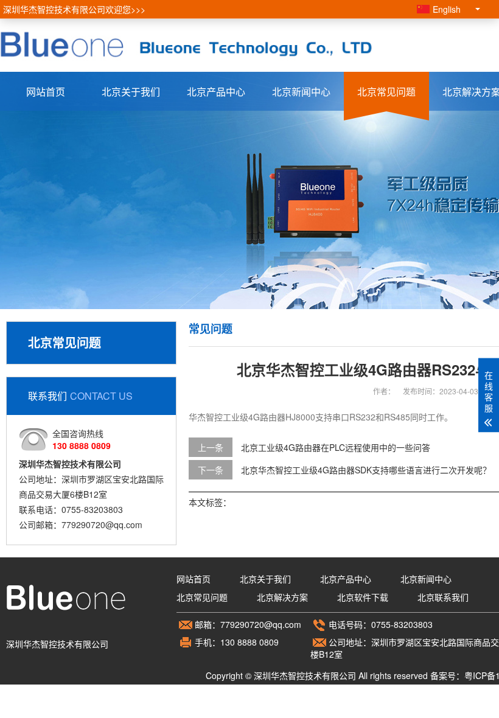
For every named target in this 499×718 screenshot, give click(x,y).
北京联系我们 (443, 597)
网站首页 (45, 92)
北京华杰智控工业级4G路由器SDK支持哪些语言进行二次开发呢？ (366, 470)
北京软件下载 (362, 597)
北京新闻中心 (301, 92)
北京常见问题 (386, 92)
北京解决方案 (282, 597)
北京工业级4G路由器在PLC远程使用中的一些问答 (335, 447)
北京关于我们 (131, 92)
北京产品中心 (216, 92)
